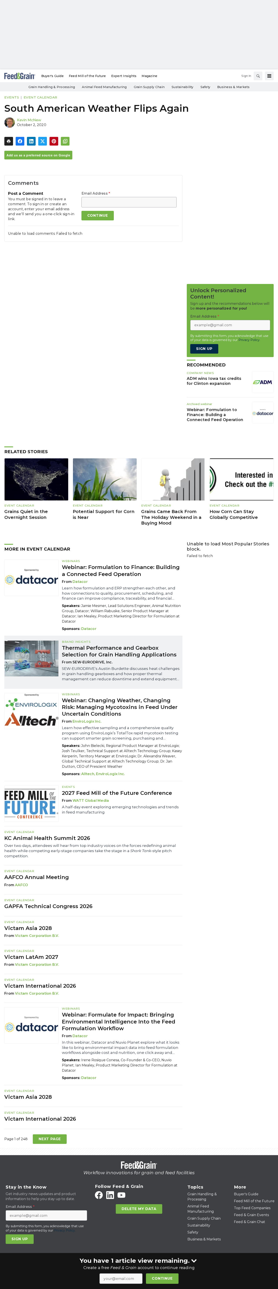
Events (11, 97)
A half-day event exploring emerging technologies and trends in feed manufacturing (120, 809)
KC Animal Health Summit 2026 (47, 838)
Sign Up (204, 349)
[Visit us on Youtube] (121, 1195)
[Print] (8, 141)
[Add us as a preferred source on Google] (65, 141)
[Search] (258, 76)
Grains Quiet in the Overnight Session (26, 514)
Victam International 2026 (40, 986)
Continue (162, 1278)
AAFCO (21, 885)
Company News (200, 373)
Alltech (87, 774)
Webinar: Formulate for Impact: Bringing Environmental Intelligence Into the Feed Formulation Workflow (118, 1021)
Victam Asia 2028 (28, 928)
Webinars (71, 561)
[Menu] (269, 76)
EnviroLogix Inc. (87, 721)
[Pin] (54, 141)
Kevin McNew (29, 120)
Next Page (50, 1139)
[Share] (20, 141)
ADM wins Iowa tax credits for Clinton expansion (214, 381)
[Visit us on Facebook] (99, 1195)
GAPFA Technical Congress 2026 (48, 906)
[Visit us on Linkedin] (110, 1195)
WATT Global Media (91, 801)
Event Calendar (40, 97)
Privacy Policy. (249, 340)
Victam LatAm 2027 (31, 957)
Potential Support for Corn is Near (103, 514)
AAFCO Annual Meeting (36, 877)
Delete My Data (139, 1209)
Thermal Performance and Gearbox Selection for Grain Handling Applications (119, 651)
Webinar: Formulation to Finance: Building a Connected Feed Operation (215, 414)
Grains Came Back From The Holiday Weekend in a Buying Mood (171, 517)
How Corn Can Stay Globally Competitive (234, 514)
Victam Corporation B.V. (37, 936)
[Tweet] (42, 141)
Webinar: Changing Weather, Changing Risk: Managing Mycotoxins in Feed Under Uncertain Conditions (119, 707)
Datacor (80, 582)
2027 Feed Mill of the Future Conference (117, 793)
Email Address (95, 193)
